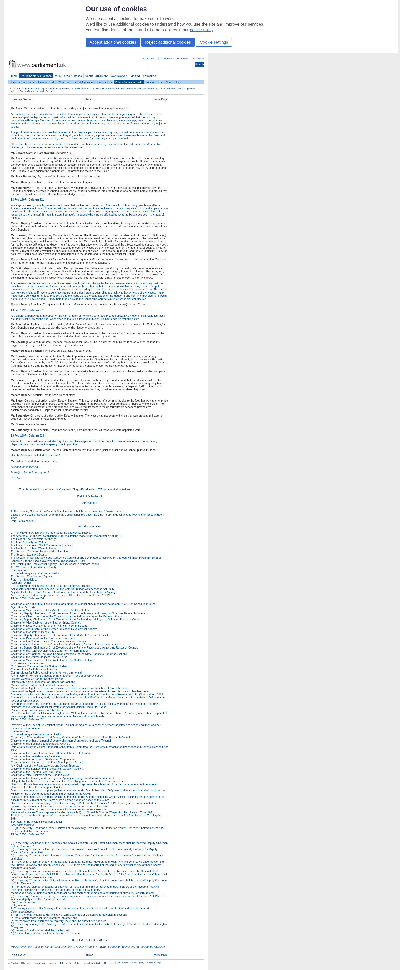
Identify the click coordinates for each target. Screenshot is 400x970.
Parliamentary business (36, 75)
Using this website (92, 963)
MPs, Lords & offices (68, 75)
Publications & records (128, 82)
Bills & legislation (83, 82)
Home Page (160, 99)
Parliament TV (154, 82)
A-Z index (13, 963)
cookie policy (201, 29)
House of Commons (22, 82)
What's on (64, 82)
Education (149, 75)
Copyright (109, 963)
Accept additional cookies (113, 42)
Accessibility (149, 58)
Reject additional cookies (168, 42)
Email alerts (166, 58)
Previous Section (21, 99)
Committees (104, 82)
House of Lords (46, 82)
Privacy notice (123, 963)
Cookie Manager (154, 963)
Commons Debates (123, 88)
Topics (180, 82)
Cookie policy (138, 963)
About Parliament (96, 75)
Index (89, 99)
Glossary (26, 963)
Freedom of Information (59, 963)
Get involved (119, 75)
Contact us (198, 58)
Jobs (77, 963)
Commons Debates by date (149, 88)
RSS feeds (182, 58)
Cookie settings (214, 42)
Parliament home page (33, 88)
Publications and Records (87, 88)
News (169, 82)
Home (14, 75)
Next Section (19, 954)
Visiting (135, 75)
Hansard (106, 88)
